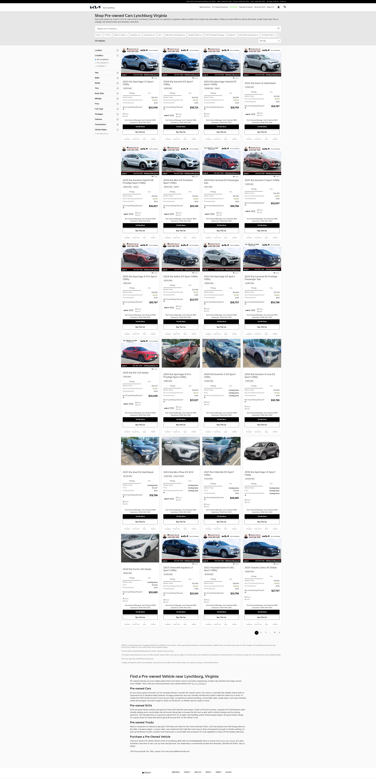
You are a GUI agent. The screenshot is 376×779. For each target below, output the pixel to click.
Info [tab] (149, 93)
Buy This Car (140, 132)
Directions (175, 772)
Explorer (232, 35)
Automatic (149, 35)
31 (275, 633)
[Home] (95, 7)
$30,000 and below (249, 35)
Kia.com (228, 772)
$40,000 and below (175, 35)
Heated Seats (195, 35)
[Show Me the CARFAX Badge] (260, 211)
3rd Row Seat (268, 35)
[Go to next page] (279, 633)
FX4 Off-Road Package (215, 35)
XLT (160, 35)
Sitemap (218, 772)
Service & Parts (259, 7)
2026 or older (120, 35)
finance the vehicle (227, 741)
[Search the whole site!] (285, 7)
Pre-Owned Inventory (220, 7)
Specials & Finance (246, 7)
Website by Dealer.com (146, 773)
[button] (140, 88)
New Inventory (205, 7)
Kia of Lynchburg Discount (132, 107)
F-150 (107, 35)
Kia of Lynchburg (199, 684)
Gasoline (135, 35)
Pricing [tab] (131, 93)
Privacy (208, 772)
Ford (99, 35)
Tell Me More (140, 127)
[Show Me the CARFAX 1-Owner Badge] (126, 115)
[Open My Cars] (278, 7)
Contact (186, 772)
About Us (270, 7)
